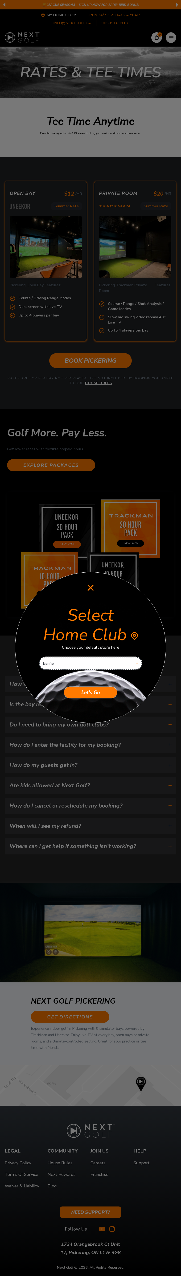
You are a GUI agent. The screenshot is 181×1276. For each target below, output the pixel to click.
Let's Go (90, 692)
